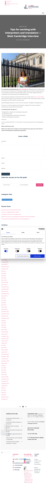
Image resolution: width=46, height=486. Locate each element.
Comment (3, 142)
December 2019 (5, 379)
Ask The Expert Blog (38, 97)
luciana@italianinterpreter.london (12, 3)
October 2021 (4, 340)
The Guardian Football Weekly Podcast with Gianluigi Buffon (15, 219)
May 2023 (3, 302)
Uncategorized (26, 39)
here (15, 122)
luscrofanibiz (17, 467)
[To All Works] (23, 406)
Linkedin (28, 459)
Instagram (28, 461)
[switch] (17, 251)
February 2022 (4, 331)
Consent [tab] (8, 232)
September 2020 (5, 361)
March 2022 (4, 329)
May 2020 (3, 370)
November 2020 (5, 356)
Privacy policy (37, 464)
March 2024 (4, 280)
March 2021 (4, 347)
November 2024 (5, 266)
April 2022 (3, 327)
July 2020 (3, 365)
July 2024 (3, 271)
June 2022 (3, 322)
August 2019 (4, 385)
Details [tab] (23, 232)
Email (3, 163)
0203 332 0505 (8, 1)
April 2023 (3, 305)
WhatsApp (16, 469)
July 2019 (3, 388)
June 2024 (3, 273)
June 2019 (3, 390)
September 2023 (5, 293)
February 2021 (4, 349)
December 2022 (5, 311)
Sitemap (37, 462)
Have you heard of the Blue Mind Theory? (11, 210)
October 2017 (4, 399)
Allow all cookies (37, 256)
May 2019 (3, 392)
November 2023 (5, 289)
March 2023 (4, 307)
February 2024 (4, 282)
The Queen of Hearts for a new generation (11, 214)
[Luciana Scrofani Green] (31, 6)
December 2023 (5, 287)
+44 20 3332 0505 (18, 465)
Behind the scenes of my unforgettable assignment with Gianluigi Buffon (18, 216)
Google (27, 462)
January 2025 (4, 264)
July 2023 (3, 298)
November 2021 (5, 338)
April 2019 (3, 394)
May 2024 (3, 275)
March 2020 (4, 374)
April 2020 (3, 372)
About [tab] (38, 232)
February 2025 (4, 262)
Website (3, 168)
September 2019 (5, 383)
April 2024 (3, 278)
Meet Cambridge (23, 89)
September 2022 (5, 318)
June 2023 (3, 300)
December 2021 (5, 336)
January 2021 (4, 352)
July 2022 (3, 320)
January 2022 (4, 334)
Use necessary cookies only (23, 256)
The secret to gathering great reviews (10, 212)
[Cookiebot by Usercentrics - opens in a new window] (39, 229)
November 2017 (5, 397)
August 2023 (4, 296)
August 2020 (4, 363)
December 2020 (5, 354)
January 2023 (4, 309)
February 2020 (4, 376)
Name (3, 158)
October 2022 (4, 316)
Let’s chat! (8, 4)
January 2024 (4, 284)
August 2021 (4, 343)
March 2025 (4, 260)
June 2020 (3, 367)
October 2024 (4, 269)
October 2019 (4, 381)
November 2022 (5, 313)
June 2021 (3, 345)
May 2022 (3, 325)
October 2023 (4, 291)
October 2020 (4, 358)
